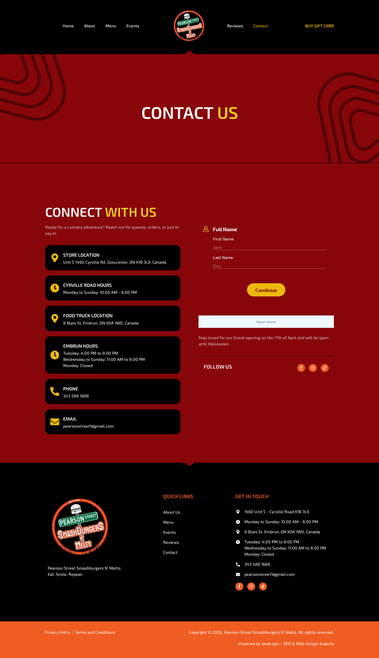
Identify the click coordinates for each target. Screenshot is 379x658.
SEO (287, 643)
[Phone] (54, 391)
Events (132, 25)
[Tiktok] (325, 368)
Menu (110, 25)
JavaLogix (270, 643)
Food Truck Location (88, 315)
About (89, 25)
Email (70, 419)
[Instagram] (313, 368)
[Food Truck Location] (54, 318)
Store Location (81, 255)
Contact (260, 25)
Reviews (235, 25)
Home (68, 25)
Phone (70, 389)
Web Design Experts (315, 643)
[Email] (54, 421)
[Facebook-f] (301, 368)
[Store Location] (54, 257)
